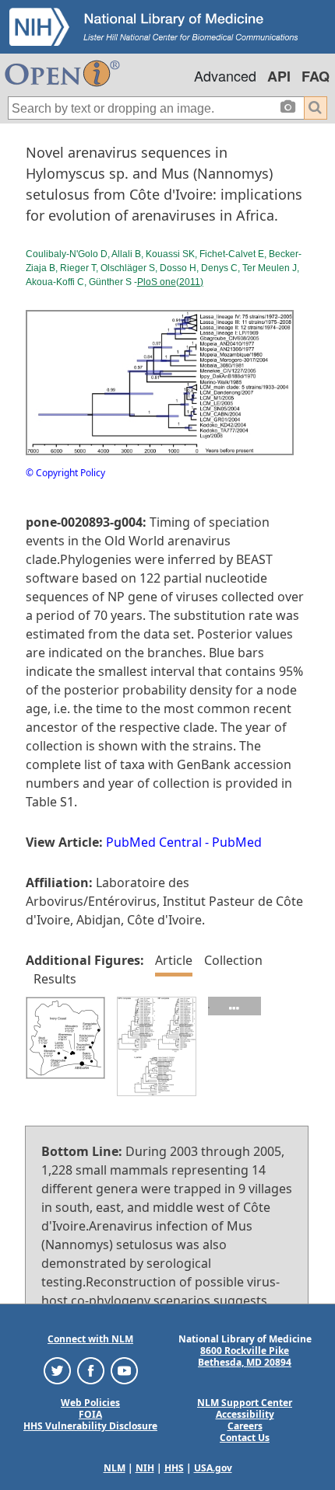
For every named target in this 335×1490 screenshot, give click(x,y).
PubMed (237, 842)
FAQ (316, 76)
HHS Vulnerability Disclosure (90, 1426)
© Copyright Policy (65, 472)
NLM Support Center (244, 1402)
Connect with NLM (90, 1339)
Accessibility (245, 1414)
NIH (145, 1467)
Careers (245, 1426)
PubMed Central (154, 842)
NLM (114, 1467)
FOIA (90, 1414)
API (279, 76)
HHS (174, 1467)
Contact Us (245, 1437)
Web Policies (90, 1402)
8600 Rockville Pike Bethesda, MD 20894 (244, 1356)
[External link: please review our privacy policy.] (57, 1370)
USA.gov (213, 1467)
